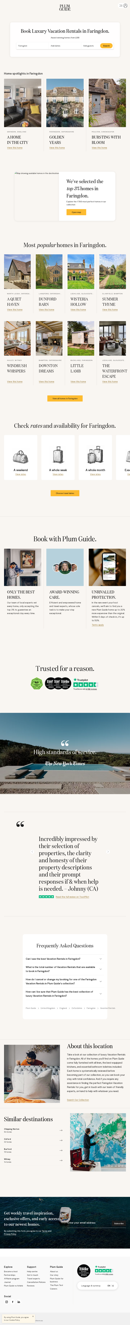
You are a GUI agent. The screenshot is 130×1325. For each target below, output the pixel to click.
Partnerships (9, 1275)
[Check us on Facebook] (12, 1301)
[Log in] (123, 5)
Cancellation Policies (36, 1282)
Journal (7, 1282)
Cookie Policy (14, 1320)
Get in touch (32, 1275)
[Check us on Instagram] (6, 1301)
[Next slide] (108, 852)
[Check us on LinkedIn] (18, 1301)
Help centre (32, 1271)
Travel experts (33, 1278)
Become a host (11, 1271)
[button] (65, 6)
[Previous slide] (32, 852)
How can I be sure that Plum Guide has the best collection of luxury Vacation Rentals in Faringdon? (59, 993)
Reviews (31, 1285)
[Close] (33, 1316)
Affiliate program (11, 1278)
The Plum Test (56, 1285)
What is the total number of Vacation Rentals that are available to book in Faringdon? (60, 969)
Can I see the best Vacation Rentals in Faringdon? (53, 958)
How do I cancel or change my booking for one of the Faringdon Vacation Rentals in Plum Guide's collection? (61, 981)
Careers (53, 1288)
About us (54, 1271)
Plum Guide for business (56, 1280)
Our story (54, 1275)
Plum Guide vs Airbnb (13, 1285)
